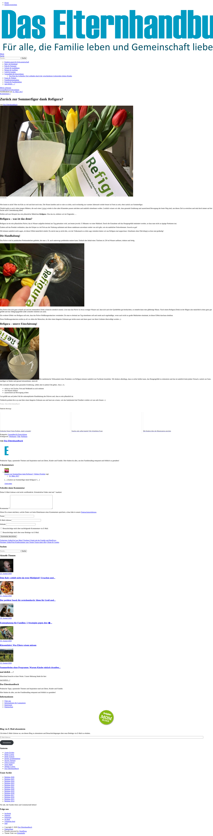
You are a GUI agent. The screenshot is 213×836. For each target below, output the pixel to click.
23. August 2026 (6, 574)
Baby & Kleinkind (10, 64)
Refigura (24, 436)
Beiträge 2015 (9, 799)
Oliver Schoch (9, 763)
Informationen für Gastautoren (15, 703)
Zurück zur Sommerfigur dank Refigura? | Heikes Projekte (24, 474)
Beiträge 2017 (9, 795)
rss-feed (7, 819)
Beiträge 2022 (9, 785)
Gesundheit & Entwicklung (14, 74)
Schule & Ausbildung (12, 68)
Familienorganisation (11, 80)
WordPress (23, 831)
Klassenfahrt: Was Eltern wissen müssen (18, 645)
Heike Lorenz (9, 755)
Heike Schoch (9, 757)
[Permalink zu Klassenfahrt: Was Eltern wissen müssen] (6, 639)
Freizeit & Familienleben (13, 82)
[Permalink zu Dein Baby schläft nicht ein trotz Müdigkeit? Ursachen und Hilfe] (6, 572)
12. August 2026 (6, 663)
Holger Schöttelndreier (12, 759)
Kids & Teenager (10, 66)
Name (2, 516)
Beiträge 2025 (9, 779)
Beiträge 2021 (9, 787)
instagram (7, 817)
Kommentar (5, 508)
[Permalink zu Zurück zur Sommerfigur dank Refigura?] (66, 196)
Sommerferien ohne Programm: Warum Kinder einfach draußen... (30, 667)
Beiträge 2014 (9, 801)
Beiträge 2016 (9, 797)
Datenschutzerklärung (88, 512)
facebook (7, 813)
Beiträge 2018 (9, 793)
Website (3, 524)
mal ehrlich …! (9, 84)
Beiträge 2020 (9, 789)
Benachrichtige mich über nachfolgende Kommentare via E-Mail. (25, 528)
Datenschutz (8, 707)
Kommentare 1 (5, 94)
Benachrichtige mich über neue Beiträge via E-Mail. (21, 532)
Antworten (8, 484)
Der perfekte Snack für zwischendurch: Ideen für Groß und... (28, 600)
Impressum (8, 705)
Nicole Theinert (9, 761)
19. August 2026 (6, 618)
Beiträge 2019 (9, 791)
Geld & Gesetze (10, 72)
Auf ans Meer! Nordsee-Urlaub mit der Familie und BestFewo (28, 540)
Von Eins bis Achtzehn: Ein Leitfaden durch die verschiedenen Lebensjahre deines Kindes (40, 76)
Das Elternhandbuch (10, 105)
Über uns (7, 701)
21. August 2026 (6, 596)
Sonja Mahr (8, 765)
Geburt (44, 208)
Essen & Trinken (10, 78)
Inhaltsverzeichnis (10, 5)
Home (6, 3)
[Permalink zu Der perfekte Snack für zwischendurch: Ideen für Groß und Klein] (6, 594)
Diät (18, 436)
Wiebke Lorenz (9, 766)
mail (5, 823)
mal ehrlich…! (5, 680)
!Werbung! (12, 436)
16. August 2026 (6, 641)
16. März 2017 (18, 92)
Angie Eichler (9, 753)
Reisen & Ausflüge (11, 70)
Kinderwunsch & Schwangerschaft (16, 62)
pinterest (7, 815)
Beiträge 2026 (9, 777)
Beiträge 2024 (9, 781)
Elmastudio (21, 833)
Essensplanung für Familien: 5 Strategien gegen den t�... (26, 623)
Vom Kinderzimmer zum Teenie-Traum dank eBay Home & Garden (29, 542)
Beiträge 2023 (9, 783)
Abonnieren (7, 743)
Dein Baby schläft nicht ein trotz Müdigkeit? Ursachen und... (27, 578)
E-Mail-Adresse (5, 520)
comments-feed (9, 821)
